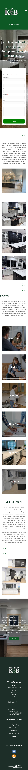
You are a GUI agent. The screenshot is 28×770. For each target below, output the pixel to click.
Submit (14, 121)
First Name (6, 77)
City (4, 100)
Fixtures (14, 694)
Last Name (6, 83)
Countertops (14, 692)
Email (5, 88)
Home (14, 685)
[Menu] (26, 11)
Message (6, 106)
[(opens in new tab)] (14, 756)
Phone (5, 94)
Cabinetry (14, 690)
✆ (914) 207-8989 (14, 24)
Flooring (14, 696)
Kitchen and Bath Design (14, 687)
